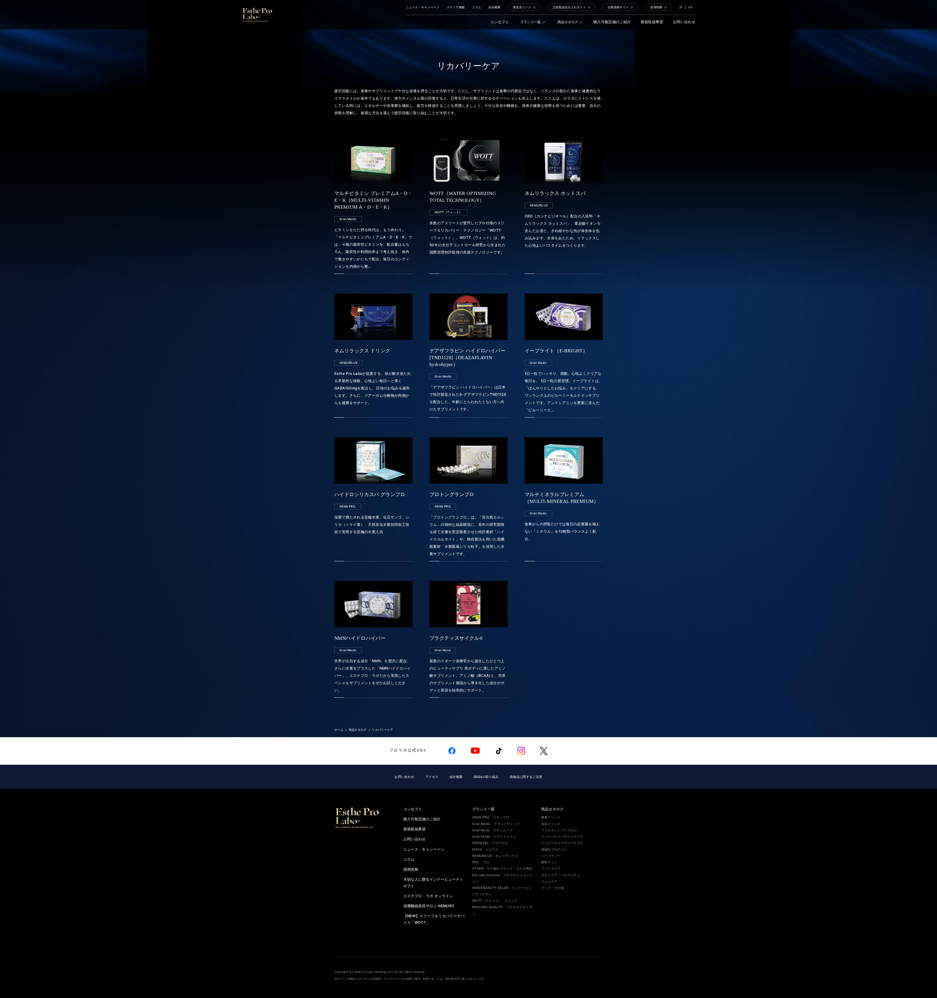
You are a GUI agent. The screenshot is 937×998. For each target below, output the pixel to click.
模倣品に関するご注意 (526, 777)
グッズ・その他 (552, 888)
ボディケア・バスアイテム (561, 875)
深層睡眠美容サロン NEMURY (428, 906)
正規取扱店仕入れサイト (569, 7)
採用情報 (656, 7)
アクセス (431, 777)
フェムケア (549, 881)
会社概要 (494, 7)
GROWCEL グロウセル (490, 843)
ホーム (338, 730)
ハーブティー (551, 856)
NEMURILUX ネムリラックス (495, 856)
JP (681, 7)
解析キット (549, 862)
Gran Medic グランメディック (496, 824)
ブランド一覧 (530, 22)
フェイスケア (551, 868)
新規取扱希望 (652, 22)
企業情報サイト (618, 7)
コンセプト (499, 22)
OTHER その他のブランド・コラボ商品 (502, 868)
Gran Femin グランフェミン (494, 836)
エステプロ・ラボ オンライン (428, 896)
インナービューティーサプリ (562, 843)
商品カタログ (568, 22)
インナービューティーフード (562, 836)
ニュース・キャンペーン (422, 7)
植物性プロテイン (554, 849)
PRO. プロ (480, 862)
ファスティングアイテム (559, 830)
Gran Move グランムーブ (492, 830)
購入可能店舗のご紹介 (612, 22)
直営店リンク (522, 7)
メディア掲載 (456, 7)
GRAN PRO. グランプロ (490, 817)
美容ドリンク (551, 824)
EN (690, 7)
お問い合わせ (684, 22)
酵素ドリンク (551, 817)
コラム (476, 7)
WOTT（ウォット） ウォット (495, 901)
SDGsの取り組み (486, 777)
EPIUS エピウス (485, 849)
